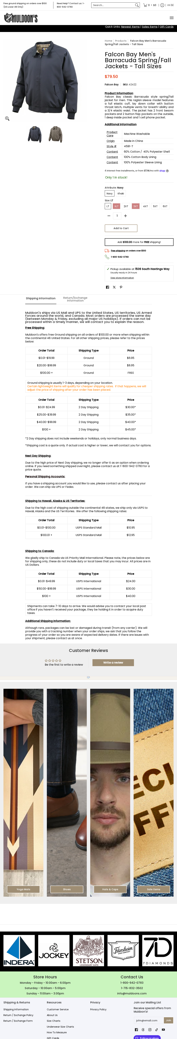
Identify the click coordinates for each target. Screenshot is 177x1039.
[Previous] (6, 80)
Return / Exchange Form (18, 1021)
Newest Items (130, 27)
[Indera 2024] (19, 950)
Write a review (113, 663)
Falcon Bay (112, 84)
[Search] (137, 5)
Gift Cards (167, 27)
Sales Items (149, 27)
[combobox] (112, 5)
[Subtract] (109, 216)
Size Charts (53, 1021)
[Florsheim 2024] (123, 950)
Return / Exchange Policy (18, 1015)
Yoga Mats (23, 889)
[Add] (125, 216)
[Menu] (171, 18)
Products (121, 41)
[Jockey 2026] (53, 950)
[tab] (40, 299)
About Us (52, 1015)
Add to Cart (121, 228)
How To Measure (57, 1032)
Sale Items (153, 889)
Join (168, 1020)
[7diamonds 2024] (158, 950)
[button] (107, 287)
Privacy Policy (98, 1009)
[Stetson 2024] (88, 950)
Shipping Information (16, 1009)
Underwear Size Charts (60, 1026)
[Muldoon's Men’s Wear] (20, 18)
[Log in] (162, 5)
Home (108, 41)
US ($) (170, 5)
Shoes (67, 889)
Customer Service (58, 1009)
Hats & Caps (110, 889)
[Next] (84, 80)
